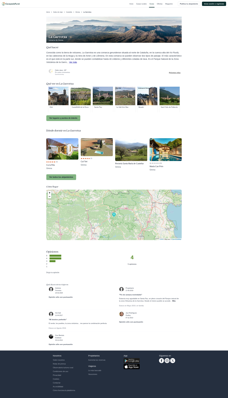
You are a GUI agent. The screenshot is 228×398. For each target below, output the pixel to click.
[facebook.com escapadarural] (161, 362)
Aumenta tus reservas (96, 360)
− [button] (49, 196)
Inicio (131, 4)
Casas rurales (141, 4)
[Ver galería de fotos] (179, 40)
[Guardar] (179, 18)
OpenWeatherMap (59, 74)
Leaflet (162, 239)
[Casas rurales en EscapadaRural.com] (11, 3)
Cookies (56, 379)
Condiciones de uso (60, 371)
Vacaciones (92, 374)
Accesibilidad (58, 387)
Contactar (56, 383)
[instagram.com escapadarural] (167, 362)
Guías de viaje (58, 12)
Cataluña (69, 12)
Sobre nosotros (59, 360)
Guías (152, 4)
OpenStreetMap (176, 239)
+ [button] (49, 192)
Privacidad (57, 375)
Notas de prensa (59, 364)
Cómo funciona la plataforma (64, 390)
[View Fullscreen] (49, 202)
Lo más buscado (94, 370)
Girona (77, 12)
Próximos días (174, 73)
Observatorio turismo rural (63, 368)
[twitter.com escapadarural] (172, 362)
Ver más (73, 62)
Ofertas (159, 4)
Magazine (169, 4)
